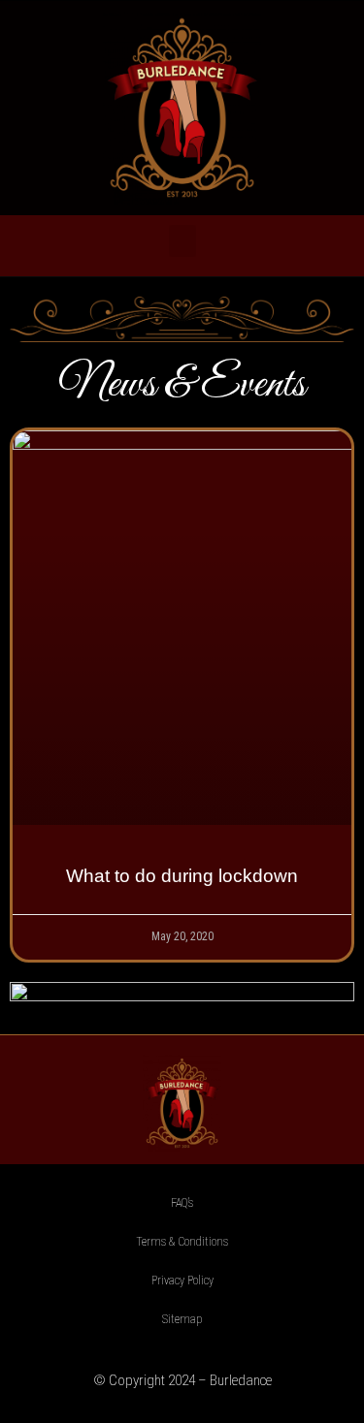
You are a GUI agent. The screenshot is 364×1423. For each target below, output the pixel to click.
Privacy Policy (182, 1280)
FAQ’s (182, 1203)
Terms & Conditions (182, 1242)
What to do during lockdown (182, 876)
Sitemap (182, 1319)
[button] (182, 241)
